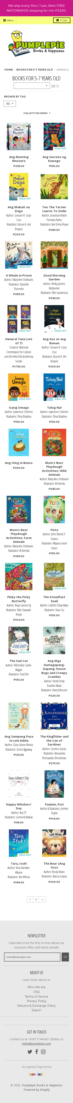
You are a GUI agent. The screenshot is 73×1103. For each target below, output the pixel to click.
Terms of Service (36, 996)
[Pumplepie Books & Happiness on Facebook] (36, 1052)
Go (65, 956)
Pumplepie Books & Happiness (42, 1085)
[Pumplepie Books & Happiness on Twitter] (29, 1052)
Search (36, 1010)
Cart (64, 20)
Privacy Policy (36, 1001)
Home (8, 69)
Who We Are (36, 987)
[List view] (57, 86)
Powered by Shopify (37, 1090)
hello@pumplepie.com (36, 1043)
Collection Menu (35, 113)
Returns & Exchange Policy (36, 1006)
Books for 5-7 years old (34, 69)
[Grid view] (53, 86)
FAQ (36, 992)
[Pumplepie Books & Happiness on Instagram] (43, 1052)
